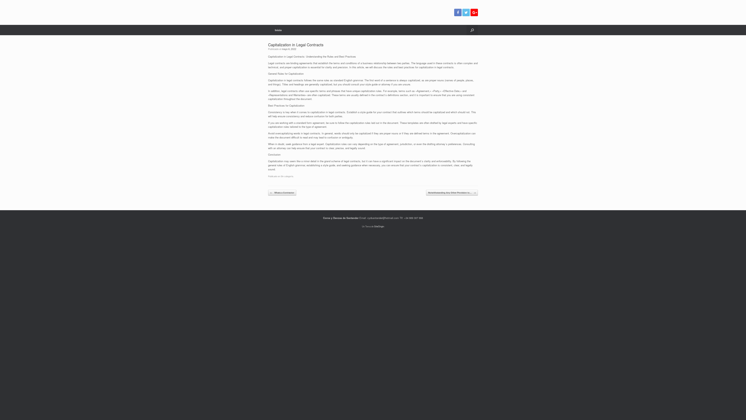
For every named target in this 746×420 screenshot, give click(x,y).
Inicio (278, 30)
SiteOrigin (379, 226)
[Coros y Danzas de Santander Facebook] (458, 12)
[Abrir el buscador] (472, 30)
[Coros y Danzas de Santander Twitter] (466, 12)
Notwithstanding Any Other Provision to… (452, 192)
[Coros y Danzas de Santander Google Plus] (474, 12)
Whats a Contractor (282, 192)
